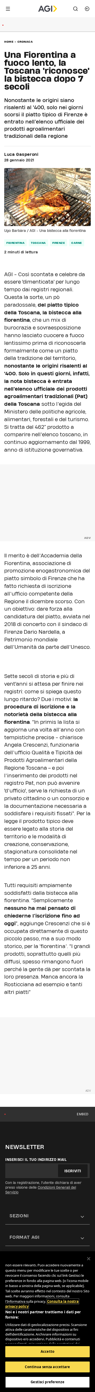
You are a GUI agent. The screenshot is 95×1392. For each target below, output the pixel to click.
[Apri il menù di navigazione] (8, 8)
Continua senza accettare (47, 1366)
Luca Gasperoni (21, 154)
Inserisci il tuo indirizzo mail (36, 1159)
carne (76, 243)
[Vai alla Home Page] (47, 8)
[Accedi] (87, 8)
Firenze (58, 243)
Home (8, 41)
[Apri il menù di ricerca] (75, 8)
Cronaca (25, 41)
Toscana (38, 243)
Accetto (47, 1351)
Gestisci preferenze (47, 1382)
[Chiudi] (88, 1259)
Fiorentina (15, 243)
